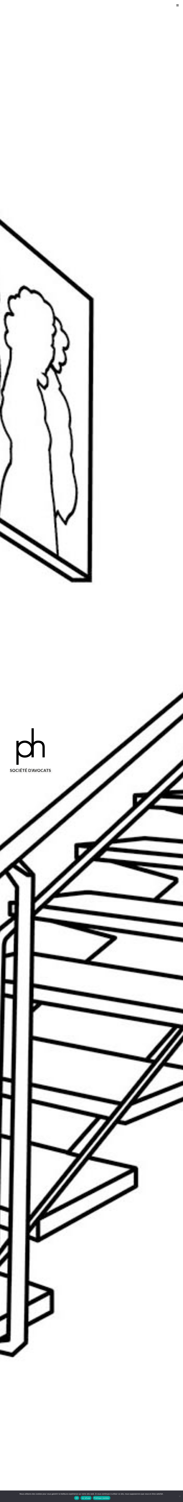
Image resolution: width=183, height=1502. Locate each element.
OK (76, 1498)
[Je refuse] (179, 1496)
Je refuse (86, 1498)
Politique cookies (101, 1498)
